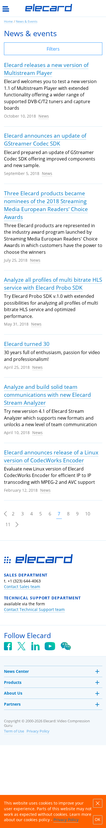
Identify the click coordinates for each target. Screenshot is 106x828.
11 (7, 524)
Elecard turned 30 (26, 344)
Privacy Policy (38, 731)
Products (12, 682)
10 (87, 514)
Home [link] (8, 21)
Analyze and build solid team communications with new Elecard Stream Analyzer (47, 394)
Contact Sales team (22, 586)
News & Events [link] (26, 21)
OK (97, 819)
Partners (12, 704)
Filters (53, 49)
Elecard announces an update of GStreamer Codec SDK (45, 139)
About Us (13, 693)
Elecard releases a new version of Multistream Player (46, 69)
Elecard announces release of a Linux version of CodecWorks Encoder (51, 456)
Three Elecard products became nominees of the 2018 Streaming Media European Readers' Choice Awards (46, 205)
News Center (16, 671)
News (43, 116)
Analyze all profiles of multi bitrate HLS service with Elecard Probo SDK (53, 283)
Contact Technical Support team (34, 609)
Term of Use (14, 731)
